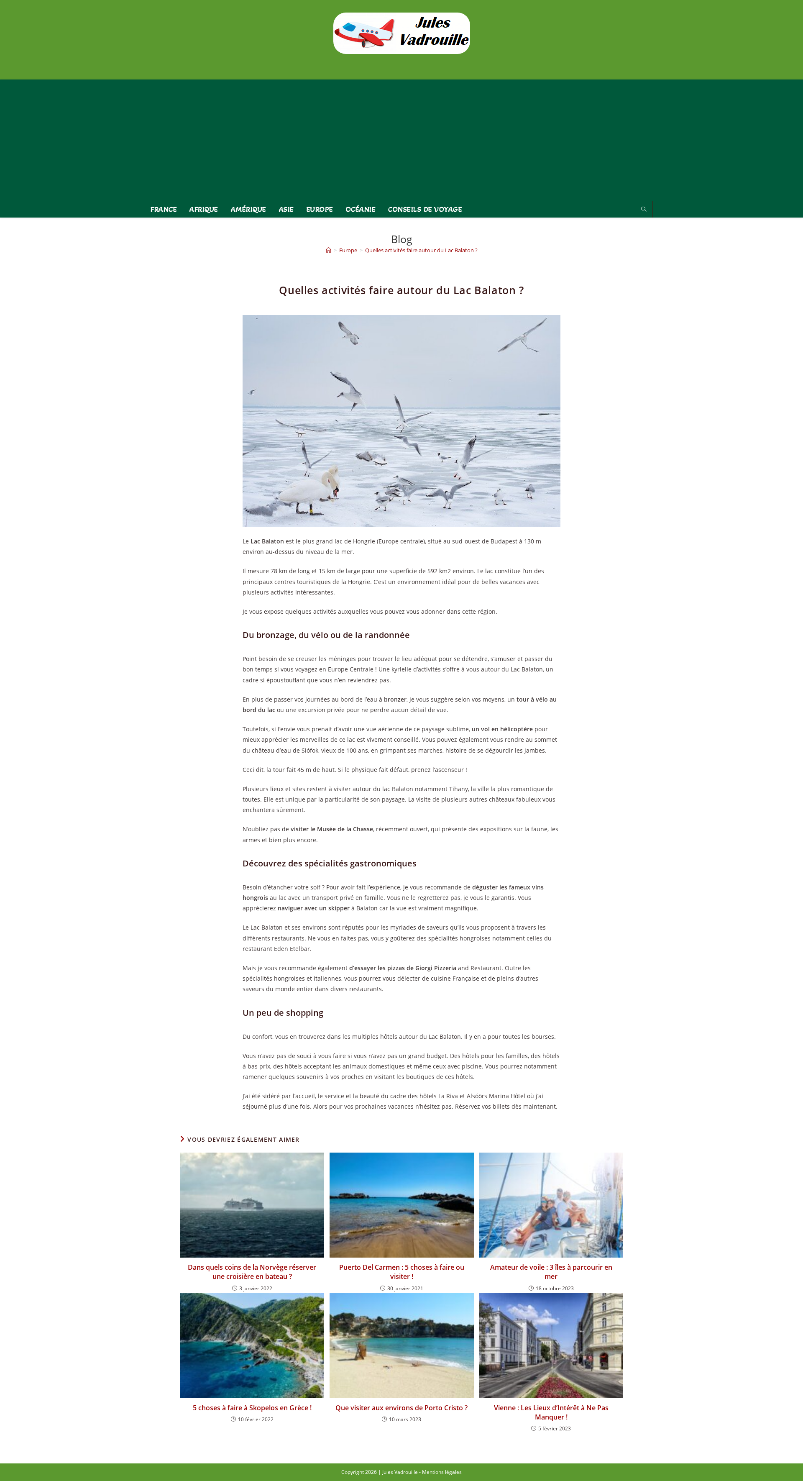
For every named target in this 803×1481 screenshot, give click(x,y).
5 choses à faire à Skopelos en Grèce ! (252, 1407)
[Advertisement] (401, 138)
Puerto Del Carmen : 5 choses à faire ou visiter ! (401, 1272)
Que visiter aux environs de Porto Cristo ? (401, 1407)
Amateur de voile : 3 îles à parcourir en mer (551, 1272)
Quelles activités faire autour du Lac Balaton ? (421, 250)
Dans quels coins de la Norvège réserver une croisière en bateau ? (252, 1272)
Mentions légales (442, 1472)
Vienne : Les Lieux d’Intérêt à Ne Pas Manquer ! (551, 1412)
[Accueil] (328, 250)
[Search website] (644, 209)
